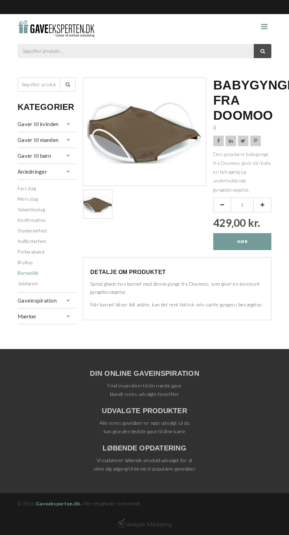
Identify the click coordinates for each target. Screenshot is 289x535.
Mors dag (28, 199)
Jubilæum (28, 283)
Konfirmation (31, 220)
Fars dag (27, 188)
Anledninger (32, 171)
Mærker (27, 316)
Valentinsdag (31, 209)
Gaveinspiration (37, 300)
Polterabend (31, 252)
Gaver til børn (34, 156)
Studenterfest (32, 231)
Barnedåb (28, 273)
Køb (242, 241)
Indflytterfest (32, 241)
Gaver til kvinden (38, 124)
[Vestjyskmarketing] (144, 523)
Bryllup (25, 262)
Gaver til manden (38, 140)
